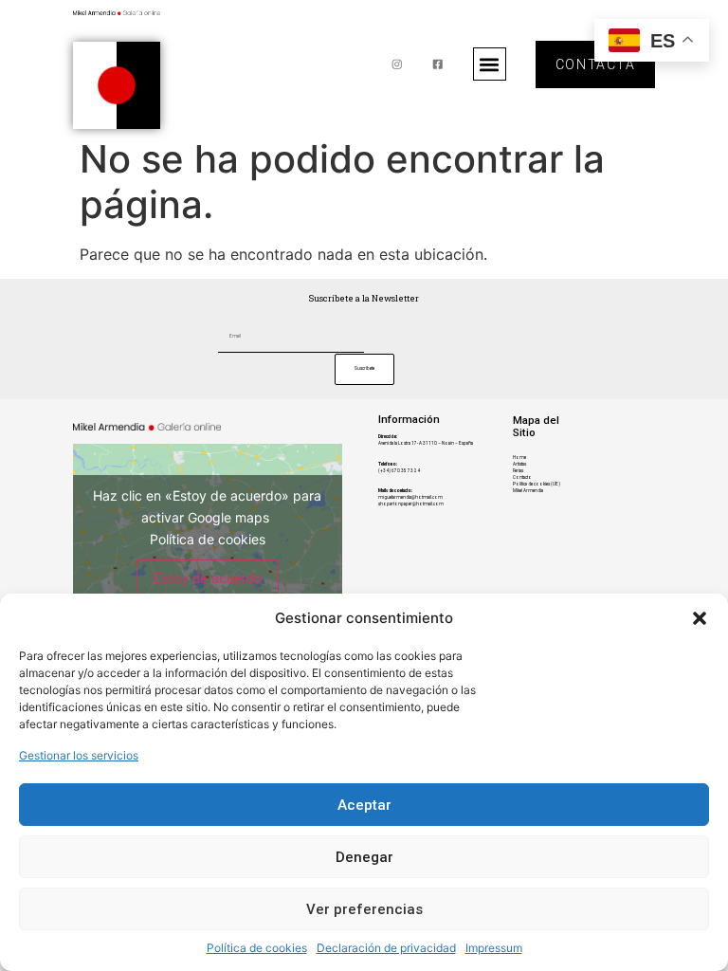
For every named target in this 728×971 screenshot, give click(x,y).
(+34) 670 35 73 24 (399, 470)
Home (519, 457)
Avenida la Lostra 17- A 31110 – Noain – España (425, 443)
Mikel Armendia (528, 490)
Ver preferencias (364, 909)
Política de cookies (257, 948)
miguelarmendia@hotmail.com (410, 497)
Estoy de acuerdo (208, 577)
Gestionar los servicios (78, 755)
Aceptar (364, 805)
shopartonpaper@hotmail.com (411, 504)
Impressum (493, 948)
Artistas (519, 464)
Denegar (364, 857)
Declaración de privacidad (386, 948)
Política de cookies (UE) (536, 484)
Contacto (522, 477)
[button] (699, 618)
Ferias (518, 470)
